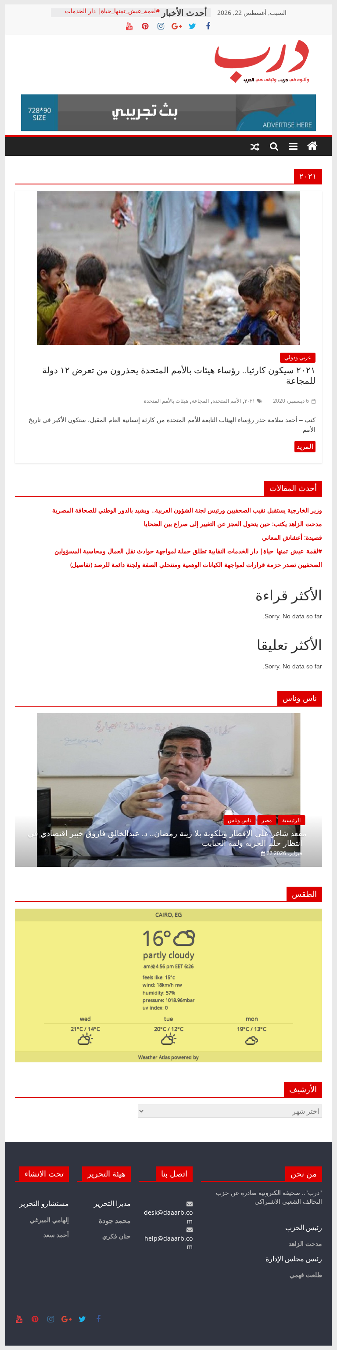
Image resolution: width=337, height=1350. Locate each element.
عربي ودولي (297, 357)
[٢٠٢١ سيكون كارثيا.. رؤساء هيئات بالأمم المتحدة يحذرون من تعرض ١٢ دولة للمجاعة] (168, 196)
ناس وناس (239, 820)
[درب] (312, 146)
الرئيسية (291, 820)
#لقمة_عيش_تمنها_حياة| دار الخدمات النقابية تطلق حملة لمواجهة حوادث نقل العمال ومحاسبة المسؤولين (188, 551)
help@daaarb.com (168, 1242)
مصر (267, 820)
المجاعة (200, 400)
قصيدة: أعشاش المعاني (292, 537)
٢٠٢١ (249, 400)
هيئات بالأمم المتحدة (166, 400)
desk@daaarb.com (168, 1216)
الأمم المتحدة (226, 400)
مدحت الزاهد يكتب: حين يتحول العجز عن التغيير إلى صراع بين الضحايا (233, 524)
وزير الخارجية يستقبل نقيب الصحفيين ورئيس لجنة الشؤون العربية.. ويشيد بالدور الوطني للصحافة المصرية (186, 510)
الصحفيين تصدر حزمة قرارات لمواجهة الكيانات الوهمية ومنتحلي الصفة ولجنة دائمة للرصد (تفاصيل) (193, 564)
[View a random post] (255, 146)
